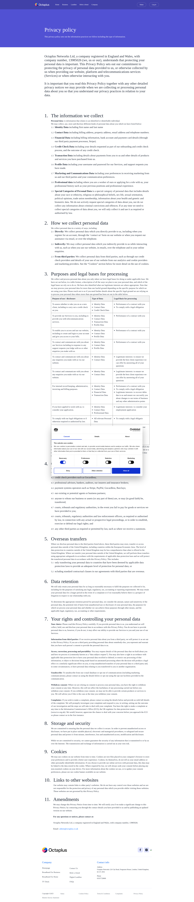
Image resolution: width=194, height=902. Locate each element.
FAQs (72, 882)
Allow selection (97, 471)
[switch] (86, 462)
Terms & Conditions (103, 894)
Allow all (126, 471)
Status (141, 4)
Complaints (119, 894)
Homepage (46, 868)
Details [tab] (97, 436)
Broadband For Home (50, 877)
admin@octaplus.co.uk (68, 829)
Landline (74, 4)
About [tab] (127, 436)
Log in (154, 4)
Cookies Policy (83, 894)
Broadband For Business (51, 872)
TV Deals (45, 882)
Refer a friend (84, 4)
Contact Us (74, 868)
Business (65, 4)
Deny (68, 471)
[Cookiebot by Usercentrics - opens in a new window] (131, 429)
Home (57, 4)
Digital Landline (76, 877)
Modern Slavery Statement (50, 898)
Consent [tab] (67, 436)
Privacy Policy (138, 894)
